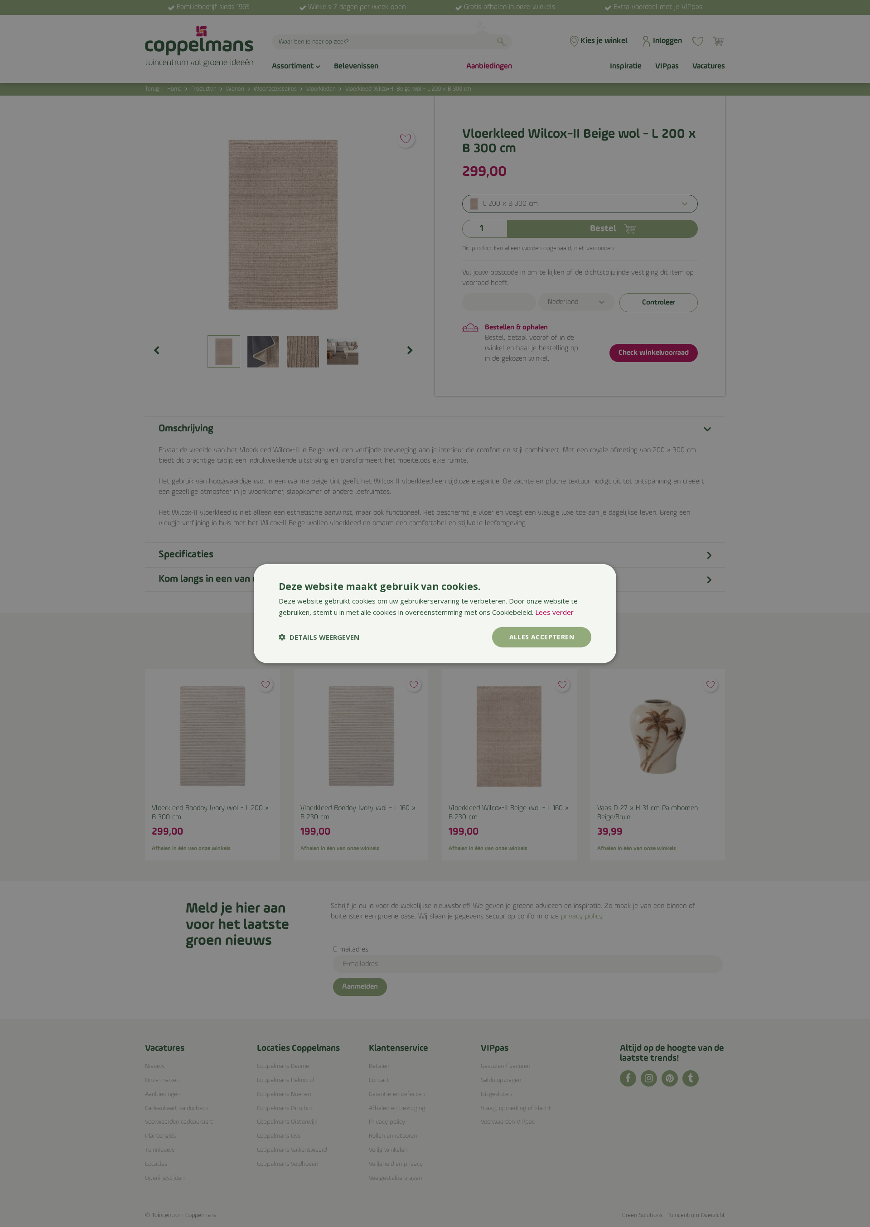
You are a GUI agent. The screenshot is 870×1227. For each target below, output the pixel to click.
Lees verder (554, 612)
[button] (319, 637)
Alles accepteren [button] (541, 637)
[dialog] (435, 613)
